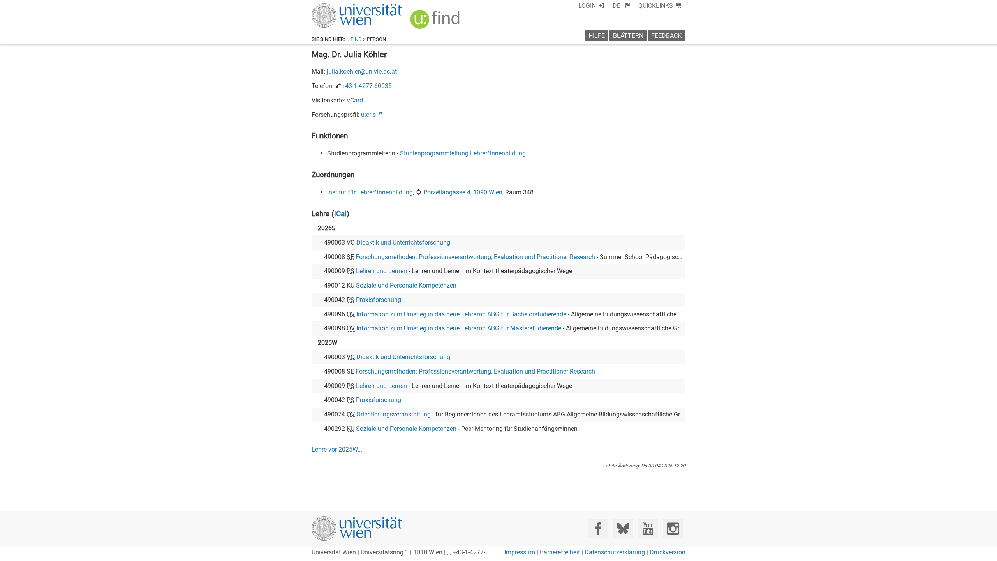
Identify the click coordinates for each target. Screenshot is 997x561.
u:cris (368, 114)
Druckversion (667, 552)
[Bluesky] (623, 528)
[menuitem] (621, 5)
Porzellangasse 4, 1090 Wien (462, 192)
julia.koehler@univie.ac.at (362, 71)
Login (587, 5)
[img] (436, 22)
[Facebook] (598, 528)
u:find (354, 39)
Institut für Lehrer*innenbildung (370, 192)
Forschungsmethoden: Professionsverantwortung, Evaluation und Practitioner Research (475, 257)
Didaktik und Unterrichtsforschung (403, 242)
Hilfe (596, 35)
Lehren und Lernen (381, 271)
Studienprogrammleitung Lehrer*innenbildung (463, 153)
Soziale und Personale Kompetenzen (406, 285)
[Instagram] (673, 528)
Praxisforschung (378, 299)
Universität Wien (338, 7)
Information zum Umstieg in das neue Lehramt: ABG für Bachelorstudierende (461, 314)
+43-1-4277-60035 (367, 86)
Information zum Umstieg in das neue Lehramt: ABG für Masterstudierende (458, 328)
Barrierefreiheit (560, 552)
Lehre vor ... (337, 449)
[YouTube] (648, 528)
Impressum (519, 552)
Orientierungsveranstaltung (393, 414)
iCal (340, 213)
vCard (355, 100)
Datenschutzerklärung (615, 552)
